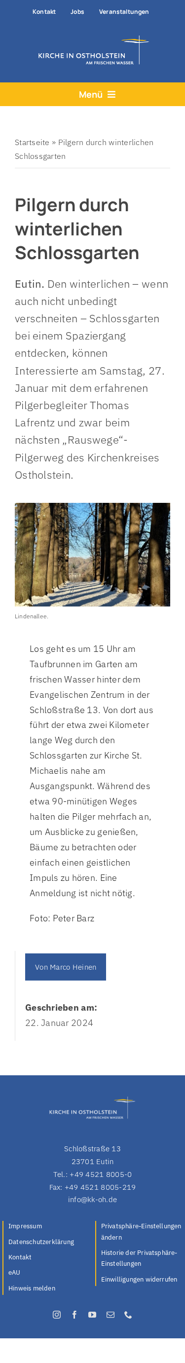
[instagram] (57, 1315)
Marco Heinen (73, 967)
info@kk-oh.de (92, 1199)
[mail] (110, 1315)
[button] (142, 1232)
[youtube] (92, 1315)
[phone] (128, 1315)
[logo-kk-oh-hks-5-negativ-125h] (91, 37)
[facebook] (74, 1315)
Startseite (32, 142)
